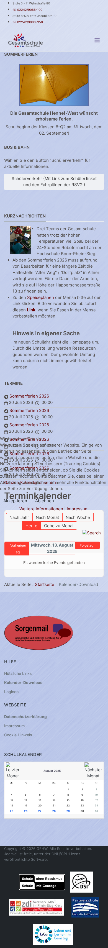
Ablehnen (44, 500)
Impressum (78, 508)
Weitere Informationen (41, 508)
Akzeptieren (15, 500)
